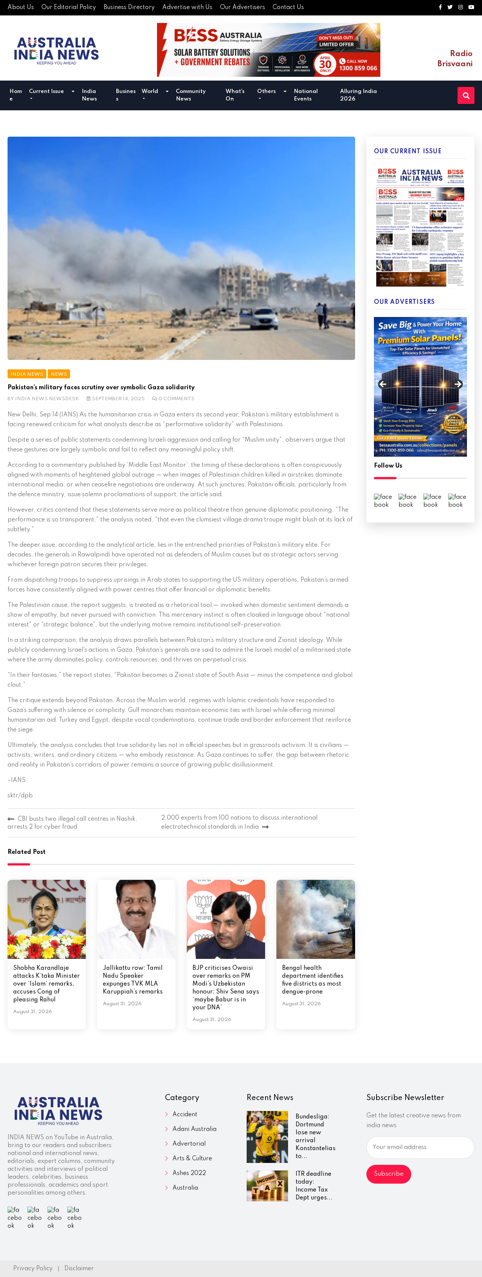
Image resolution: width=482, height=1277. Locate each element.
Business (126, 95)
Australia (185, 1188)
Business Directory (129, 8)
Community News (191, 95)
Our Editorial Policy (68, 8)
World (150, 91)
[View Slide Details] (420, 387)
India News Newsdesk (47, 398)
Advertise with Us (187, 8)
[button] (73, 92)
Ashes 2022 (189, 1173)
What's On (235, 95)
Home (15, 95)
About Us (21, 8)
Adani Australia (194, 1129)
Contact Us (288, 8)
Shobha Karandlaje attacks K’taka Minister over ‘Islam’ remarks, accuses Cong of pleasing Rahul (46, 984)
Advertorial (189, 1144)
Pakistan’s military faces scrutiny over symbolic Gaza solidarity (101, 388)
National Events (306, 95)
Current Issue (46, 91)
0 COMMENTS (176, 398)
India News (89, 95)
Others (266, 91)
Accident (184, 1115)
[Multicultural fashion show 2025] (268, 50)
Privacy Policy (33, 1269)
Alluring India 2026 (358, 95)
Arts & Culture (192, 1159)
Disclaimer (79, 1269)
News (59, 374)
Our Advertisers (242, 8)
